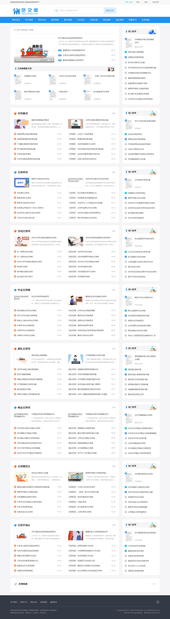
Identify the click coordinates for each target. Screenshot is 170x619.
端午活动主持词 (134, 267)
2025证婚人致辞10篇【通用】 (89, 384)
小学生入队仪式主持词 (67, 76)
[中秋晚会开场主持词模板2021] (129, 43)
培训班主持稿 (37, 267)
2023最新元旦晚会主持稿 (37, 433)
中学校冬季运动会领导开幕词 (139, 144)
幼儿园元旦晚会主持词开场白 (37, 438)
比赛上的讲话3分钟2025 (87, 159)
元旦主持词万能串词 (136, 218)
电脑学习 (133, 20)
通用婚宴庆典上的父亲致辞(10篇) (145, 357)
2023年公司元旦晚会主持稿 (88, 262)
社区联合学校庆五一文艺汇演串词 (37, 208)
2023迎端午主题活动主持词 (138, 487)
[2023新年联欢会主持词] (129, 477)
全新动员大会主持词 (37, 512)
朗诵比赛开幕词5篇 (85, 139)
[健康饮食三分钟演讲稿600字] (75, 535)
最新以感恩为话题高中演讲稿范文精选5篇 (37, 487)
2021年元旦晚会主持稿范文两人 (140, 428)
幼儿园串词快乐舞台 (136, 213)
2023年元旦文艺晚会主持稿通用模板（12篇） (142, 433)
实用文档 (94, 20)
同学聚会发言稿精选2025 (87, 198)
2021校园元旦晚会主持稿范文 (139, 448)
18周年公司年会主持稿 (37, 335)
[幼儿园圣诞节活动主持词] (129, 242)
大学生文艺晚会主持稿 (86, 438)
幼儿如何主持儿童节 (37, 277)
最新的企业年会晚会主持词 (95, 296)
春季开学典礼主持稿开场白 (138, 89)
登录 (126, 2)
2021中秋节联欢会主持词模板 (37, 448)
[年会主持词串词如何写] (21, 300)
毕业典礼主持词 (37, 193)
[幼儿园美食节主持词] (88, 95)
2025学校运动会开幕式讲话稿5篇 (90, 149)
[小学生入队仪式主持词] (53, 79)
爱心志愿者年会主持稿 (136, 311)
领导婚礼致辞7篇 (134, 369)
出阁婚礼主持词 (30, 76)
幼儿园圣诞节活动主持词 (144, 239)
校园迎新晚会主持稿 (85, 443)
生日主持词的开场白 (37, 507)
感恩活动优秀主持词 (85, 325)
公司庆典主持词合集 (142, 180)
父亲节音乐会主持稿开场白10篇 (140, 492)
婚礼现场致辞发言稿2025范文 (89, 389)
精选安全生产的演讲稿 (37, 566)
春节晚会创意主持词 (37, 272)
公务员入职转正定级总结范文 (86, 55)
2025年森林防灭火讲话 (86, 144)
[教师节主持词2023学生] (21, 183)
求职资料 (107, 20)
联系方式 (23, 602)
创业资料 (120, 20)
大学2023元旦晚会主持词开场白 (140, 99)
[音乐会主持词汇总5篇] (21, 477)
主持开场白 (24, 525)
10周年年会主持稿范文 (37, 325)
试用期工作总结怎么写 (86, 561)
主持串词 (23, 172)
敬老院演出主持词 (37, 198)
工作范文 (81, 20)
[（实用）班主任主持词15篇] (88, 79)
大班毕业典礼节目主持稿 (87, 208)
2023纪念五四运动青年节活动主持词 (142, 272)
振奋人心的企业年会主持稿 (37, 320)
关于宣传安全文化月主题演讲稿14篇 (142, 68)
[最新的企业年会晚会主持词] (75, 300)
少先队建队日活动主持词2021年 (140, 262)
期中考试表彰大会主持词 (87, 218)
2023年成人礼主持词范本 (138, 502)
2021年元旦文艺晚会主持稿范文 (37, 453)
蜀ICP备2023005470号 (152, 613)
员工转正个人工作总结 (136, 566)
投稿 (137, 2)
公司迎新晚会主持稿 (85, 448)
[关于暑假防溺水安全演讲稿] (129, 536)
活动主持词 (24, 231)
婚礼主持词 (24, 348)
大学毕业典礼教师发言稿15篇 (37, 159)
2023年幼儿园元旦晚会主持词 (37, 428)
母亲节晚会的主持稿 (32, 92)
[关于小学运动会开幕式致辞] (129, 124)
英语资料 (55, 20)
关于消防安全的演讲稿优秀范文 (70, 38)
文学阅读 (146, 20)
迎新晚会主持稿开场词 (86, 428)
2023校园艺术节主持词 (86, 272)
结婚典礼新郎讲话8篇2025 (88, 369)
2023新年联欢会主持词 (144, 474)
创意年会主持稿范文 (85, 320)
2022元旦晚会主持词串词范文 (139, 453)
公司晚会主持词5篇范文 (137, 512)
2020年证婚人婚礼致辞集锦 (37, 369)
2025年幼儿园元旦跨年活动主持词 (141, 208)
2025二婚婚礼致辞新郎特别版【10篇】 (93, 394)
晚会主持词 (138, 47)
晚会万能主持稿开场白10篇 (88, 433)
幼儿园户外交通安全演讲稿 (138, 94)
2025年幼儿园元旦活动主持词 (37, 213)
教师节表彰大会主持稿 (136, 198)
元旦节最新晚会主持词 (143, 415)
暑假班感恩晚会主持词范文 (86, 60)
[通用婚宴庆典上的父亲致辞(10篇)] (129, 360)
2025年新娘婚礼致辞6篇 (87, 374)
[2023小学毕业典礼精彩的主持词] (21, 241)
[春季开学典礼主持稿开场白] (75, 477)
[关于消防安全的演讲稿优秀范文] (21, 535)
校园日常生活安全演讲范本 (138, 561)
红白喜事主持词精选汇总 (87, 193)
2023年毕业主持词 (85, 252)
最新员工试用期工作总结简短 (89, 566)
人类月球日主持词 (84, 512)
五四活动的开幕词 (37, 154)
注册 (130, 2)
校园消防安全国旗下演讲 (137, 83)
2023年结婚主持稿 (85, 267)
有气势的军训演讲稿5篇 (37, 149)
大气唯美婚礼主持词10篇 (37, 384)
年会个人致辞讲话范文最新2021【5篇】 (142, 335)
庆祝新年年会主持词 (136, 497)
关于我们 (13, 602)
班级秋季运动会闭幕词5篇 (37, 134)
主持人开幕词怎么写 (136, 149)
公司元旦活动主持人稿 (37, 218)
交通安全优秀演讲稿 (136, 57)
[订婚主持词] (53, 95)
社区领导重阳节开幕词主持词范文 (141, 154)
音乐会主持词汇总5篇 (136, 62)
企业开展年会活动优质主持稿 (139, 326)
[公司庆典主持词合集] (129, 183)
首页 (18, 30)
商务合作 (33, 602)
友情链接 (23, 584)
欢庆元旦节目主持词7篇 (137, 438)
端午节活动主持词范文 (136, 277)
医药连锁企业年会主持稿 (37, 310)
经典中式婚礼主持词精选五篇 (37, 394)
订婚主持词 (63, 92)
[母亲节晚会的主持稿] (18, 95)
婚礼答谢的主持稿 (37, 389)
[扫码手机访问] (158, 602)
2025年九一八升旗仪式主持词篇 (90, 203)
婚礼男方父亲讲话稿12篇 (137, 379)
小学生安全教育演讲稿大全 (37, 561)
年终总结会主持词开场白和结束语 (91, 330)
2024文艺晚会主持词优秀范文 (89, 213)
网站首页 (16, 20)
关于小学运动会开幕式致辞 (145, 121)
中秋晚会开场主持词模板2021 (144, 40)
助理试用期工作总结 (85, 546)
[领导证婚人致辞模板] (21, 359)
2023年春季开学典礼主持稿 (88, 257)
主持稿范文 (27, 83)
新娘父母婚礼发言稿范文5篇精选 (37, 379)
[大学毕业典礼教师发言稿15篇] (75, 124)
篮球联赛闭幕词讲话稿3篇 (37, 139)
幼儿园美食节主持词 (101, 92)
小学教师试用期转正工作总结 (89, 551)
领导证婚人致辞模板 (136, 52)
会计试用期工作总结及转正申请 (90, 571)
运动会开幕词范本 (135, 134)
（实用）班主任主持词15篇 (104, 76)
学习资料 (29, 20)
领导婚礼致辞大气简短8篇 (138, 384)
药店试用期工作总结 (85, 556)
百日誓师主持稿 (84, 277)
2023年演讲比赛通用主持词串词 (97, 238)
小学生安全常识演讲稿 (136, 546)
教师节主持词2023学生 (40, 179)
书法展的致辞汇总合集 (136, 159)
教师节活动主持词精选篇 (137, 507)
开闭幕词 (23, 113)
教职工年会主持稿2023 (144, 297)
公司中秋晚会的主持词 (136, 443)
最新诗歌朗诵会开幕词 (136, 78)
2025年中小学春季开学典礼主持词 (141, 203)
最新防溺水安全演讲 (136, 551)
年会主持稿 (24, 289)
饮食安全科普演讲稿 (136, 556)
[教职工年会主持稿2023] (129, 301)
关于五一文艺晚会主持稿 (87, 453)
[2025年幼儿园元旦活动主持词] (75, 183)
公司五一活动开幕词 (85, 134)
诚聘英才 (53, 602)
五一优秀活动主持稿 (37, 252)
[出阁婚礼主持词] (18, 79)
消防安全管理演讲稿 (136, 571)
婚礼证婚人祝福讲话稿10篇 (138, 374)
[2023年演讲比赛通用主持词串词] (75, 241)
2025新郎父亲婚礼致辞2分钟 (89, 379)
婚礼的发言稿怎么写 (136, 394)
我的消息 (155, 2)
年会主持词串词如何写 (40, 296)
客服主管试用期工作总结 (37, 556)
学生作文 (42, 20)
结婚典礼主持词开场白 (136, 193)
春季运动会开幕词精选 (136, 139)
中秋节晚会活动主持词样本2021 (37, 443)
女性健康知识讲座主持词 (37, 497)
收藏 (145, 2)
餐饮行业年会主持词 (85, 335)
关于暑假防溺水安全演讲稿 (145, 533)
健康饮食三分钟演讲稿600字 (86, 50)
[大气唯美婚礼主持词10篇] (75, 359)
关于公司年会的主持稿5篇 (37, 315)
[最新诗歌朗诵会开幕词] (21, 124)
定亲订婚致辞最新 (37, 374)
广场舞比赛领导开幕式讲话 (37, 144)
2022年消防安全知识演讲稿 (37, 551)
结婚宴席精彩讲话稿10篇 (137, 389)
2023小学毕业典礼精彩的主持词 (43, 238)
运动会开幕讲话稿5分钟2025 (89, 154)
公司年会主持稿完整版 (86, 310)
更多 (113, 113)
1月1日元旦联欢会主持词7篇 (139, 252)
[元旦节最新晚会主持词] (129, 419)
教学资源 (68, 20)
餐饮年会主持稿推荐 (85, 315)
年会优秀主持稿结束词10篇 (138, 316)
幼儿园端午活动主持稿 (136, 257)
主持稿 (31, 30)
